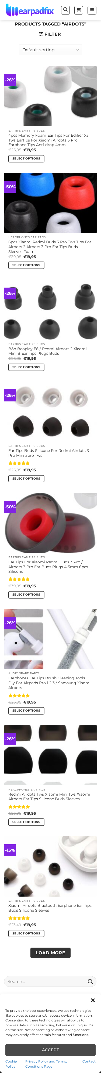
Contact (89, 1061)
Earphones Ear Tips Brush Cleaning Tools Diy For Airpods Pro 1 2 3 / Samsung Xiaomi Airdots (49, 683)
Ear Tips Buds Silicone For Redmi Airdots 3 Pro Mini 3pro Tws (48, 453)
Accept (50, 1049)
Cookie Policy (11, 1063)
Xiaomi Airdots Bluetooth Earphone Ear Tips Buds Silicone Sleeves (50, 907)
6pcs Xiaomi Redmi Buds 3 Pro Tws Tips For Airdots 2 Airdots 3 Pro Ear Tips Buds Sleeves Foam (49, 246)
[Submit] (90, 981)
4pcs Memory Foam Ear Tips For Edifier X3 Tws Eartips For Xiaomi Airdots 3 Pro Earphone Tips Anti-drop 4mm (48, 140)
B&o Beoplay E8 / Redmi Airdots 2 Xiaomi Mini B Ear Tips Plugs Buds (47, 351)
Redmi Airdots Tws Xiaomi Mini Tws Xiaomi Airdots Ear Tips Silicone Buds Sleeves (49, 796)
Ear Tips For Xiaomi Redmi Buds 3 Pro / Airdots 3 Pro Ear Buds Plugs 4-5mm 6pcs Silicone (48, 567)
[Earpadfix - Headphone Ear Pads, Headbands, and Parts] (30, 10)
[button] (93, 1000)
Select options (26, 158)
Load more (50, 952)
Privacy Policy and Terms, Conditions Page (46, 1063)
